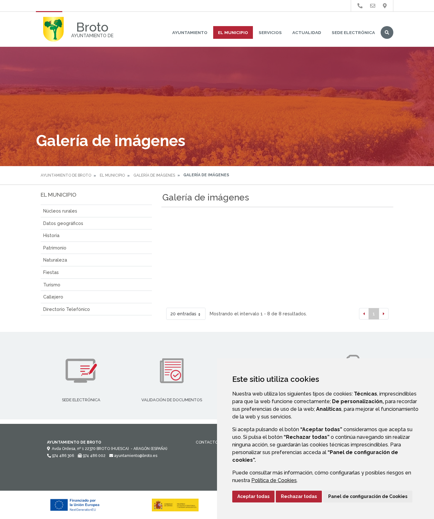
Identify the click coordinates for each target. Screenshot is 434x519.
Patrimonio (54, 247)
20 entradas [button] (183, 313)
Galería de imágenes (154, 175)
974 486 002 (93, 455)
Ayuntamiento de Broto (66, 175)
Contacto (207, 442)
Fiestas (51, 272)
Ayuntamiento (189, 32)
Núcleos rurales (60, 211)
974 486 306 (62, 455)
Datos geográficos (63, 223)
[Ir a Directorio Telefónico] (360, 6)
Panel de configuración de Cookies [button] (367, 496)
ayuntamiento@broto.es (135, 455)
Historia (51, 235)
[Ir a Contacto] (372, 6)
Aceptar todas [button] (253, 496)
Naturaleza (55, 260)
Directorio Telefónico (66, 309)
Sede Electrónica (353, 32)
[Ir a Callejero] (385, 6)
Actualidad (306, 32)
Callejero (53, 296)
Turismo (51, 284)
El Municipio (233, 32)
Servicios (270, 32)
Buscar (387, 32)
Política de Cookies (274, 480)
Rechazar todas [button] (299, 496)
